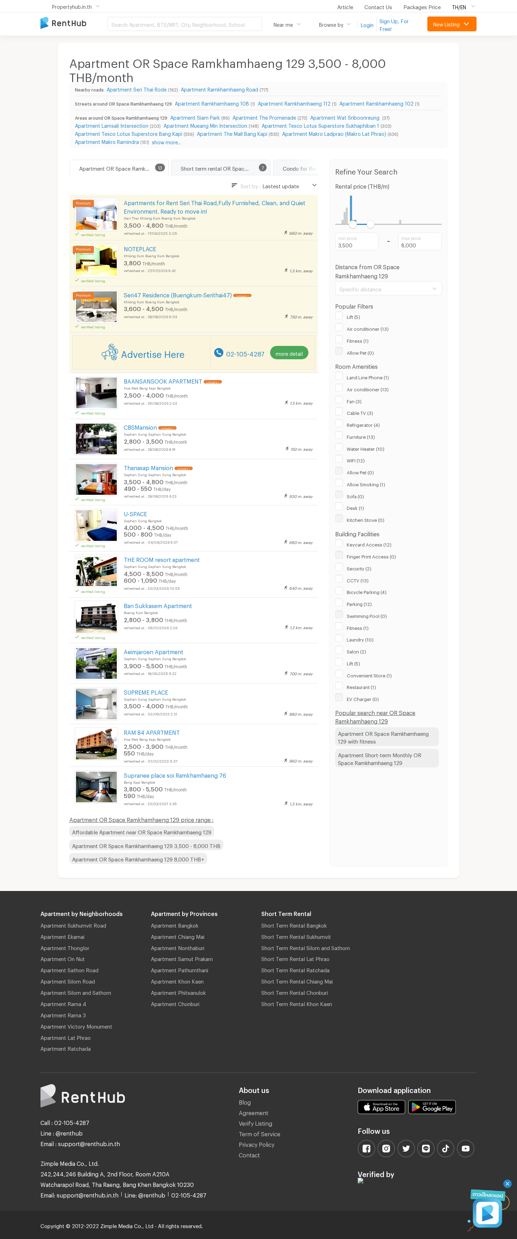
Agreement (253, 1112)
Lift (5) (353, 316)
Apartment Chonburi (175, 1003)
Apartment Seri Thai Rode (137, 88)
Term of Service (259, 1133)
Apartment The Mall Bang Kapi (232, 133)
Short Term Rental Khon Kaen (296, 1003)
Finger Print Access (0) (371, 555)
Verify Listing (255, 1122)
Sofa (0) (355, 495)
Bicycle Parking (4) (367, 591)
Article (345, 6)
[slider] (353, 224)
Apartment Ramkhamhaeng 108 (212, 103)
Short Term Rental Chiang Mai (297, 980)
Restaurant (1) (361, 686)
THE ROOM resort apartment (162, 558)
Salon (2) (356, 650)
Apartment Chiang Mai (177, 936)
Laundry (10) (360, 638)
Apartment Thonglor (64, 947)
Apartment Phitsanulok (178, 992)
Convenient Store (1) (369, 674)
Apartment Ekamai (62, 936)
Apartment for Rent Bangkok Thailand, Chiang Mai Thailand (73, 23)
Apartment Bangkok (174, 924)
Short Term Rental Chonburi (294, 992)
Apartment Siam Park (195, 117)
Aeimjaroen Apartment (153, 651)
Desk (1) (355, 507)
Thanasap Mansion (148, 466)
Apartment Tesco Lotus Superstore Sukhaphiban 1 (320, 125)
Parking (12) (359, 603)
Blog (245, 1101)
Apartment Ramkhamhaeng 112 (294, 103)
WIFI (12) (356, 459)
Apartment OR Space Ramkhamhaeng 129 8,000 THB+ (138, 858)
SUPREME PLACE (146, 691)
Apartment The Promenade (264, 117)
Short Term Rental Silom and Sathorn (305, 947)
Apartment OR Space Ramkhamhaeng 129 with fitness (383, 737)
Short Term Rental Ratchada (295, 969)
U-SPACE (135, 513)
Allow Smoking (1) (366, 483)
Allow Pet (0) (360, 352)
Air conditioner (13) (368, 328)
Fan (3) (354, 400)
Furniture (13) (361, 436)
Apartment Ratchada (65, 1047)
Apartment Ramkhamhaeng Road (219, 88)
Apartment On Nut (62, 958)
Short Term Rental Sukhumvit (296, 936)
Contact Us (378, 6)
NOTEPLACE (140, 248)
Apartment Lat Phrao (65, 1037)
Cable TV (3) (360, 412)
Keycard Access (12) (369, 543)
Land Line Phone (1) (368, 376)
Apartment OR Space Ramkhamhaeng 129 (123, 167)
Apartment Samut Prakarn (182, 958)
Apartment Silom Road (67, 980)
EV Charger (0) (363, 698)
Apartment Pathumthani (179, 969)
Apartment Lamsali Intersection (111, 125)
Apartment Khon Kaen (177, 980)
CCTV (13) (358, 579)
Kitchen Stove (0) (365, 519)
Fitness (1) (358, 340)
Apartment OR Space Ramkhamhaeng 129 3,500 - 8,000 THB (146, 845)
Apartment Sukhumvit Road (73, 924)
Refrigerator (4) (363, 424)
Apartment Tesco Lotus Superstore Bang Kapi (128, 133)
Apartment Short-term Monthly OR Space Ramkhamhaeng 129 (379, 758)
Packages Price (422, 6)
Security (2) (359, 567)
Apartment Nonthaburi (177, 947)
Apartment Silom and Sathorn (75, 992)
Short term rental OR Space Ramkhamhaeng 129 (225, 167)
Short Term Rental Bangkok (294, 924)
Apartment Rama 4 (63, 1003)
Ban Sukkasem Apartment (158, 604)
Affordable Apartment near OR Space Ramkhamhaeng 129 (141, 831)
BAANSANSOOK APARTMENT (163, 380)
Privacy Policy (256, 1143)
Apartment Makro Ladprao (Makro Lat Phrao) (334, 133)
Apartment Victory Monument (76, 1025)
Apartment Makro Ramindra (107, 141)
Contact (249, 1154)
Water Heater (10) (365, 448)
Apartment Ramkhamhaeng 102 (376, 103)
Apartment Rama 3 (63, 1014)
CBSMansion (140, 426)
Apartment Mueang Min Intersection (205, 125)
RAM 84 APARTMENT (152, 731)
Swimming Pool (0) (367, 615)
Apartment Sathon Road (69, 969)
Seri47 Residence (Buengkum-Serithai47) (178, 294)
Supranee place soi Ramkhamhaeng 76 (175, 774)
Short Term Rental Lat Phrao (295, 958)
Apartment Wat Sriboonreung (345, 117)
